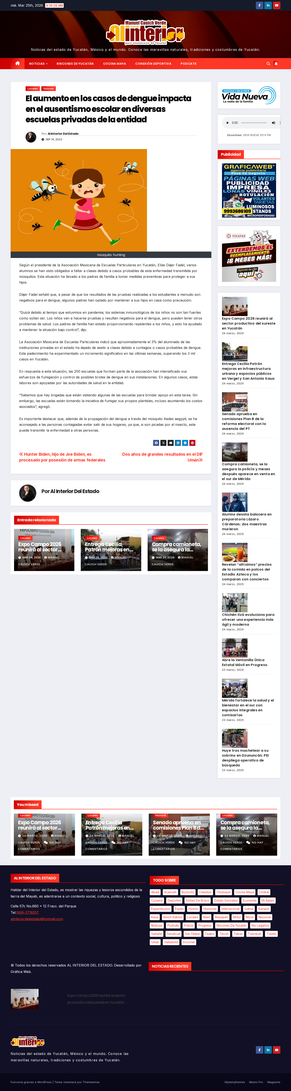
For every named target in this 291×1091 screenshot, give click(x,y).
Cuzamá (157, 900)
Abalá (155, 892)
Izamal (249, 909)
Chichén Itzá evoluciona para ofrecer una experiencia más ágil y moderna (248, 619)
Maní (206, 917)
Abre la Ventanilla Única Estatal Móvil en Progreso (244, 662)
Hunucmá (209, 909)
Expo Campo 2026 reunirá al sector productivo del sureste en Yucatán (248, 323)
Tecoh (224, 934)
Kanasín (263, 909)
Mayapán (221, 917)
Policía (188, 925)
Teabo (209, 934)
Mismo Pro (256, 1082)
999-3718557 (28, 912)
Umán (155, 942)
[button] (268, 64)
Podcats (189, 64)
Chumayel (223, 892)
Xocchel (189, 942)
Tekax (238, 934)
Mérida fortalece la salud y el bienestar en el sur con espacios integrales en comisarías (248, 708)
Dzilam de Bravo (197, 900)
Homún (193, 909)
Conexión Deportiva (153, 64)
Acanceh (170, 892)
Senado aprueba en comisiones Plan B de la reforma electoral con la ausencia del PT (244, 421)
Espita (179, 909)
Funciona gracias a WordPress (32, 1082)
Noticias (37, 64)
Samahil (156, 934)
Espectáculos (160, 909)
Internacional (230, 909)
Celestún (205, 892)
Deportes (174, 900)
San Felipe (192, 934)
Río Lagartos (260, 925)
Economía (249, 900)
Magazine (273, 1082)
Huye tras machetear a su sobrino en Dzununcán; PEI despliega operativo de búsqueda (245, 758)
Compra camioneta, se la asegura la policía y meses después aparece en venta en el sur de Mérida (248, 471)
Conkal (264, 892)
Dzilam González (226, 900)
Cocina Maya (114, 64)
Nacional (160, 815)
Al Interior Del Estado (63, 134)
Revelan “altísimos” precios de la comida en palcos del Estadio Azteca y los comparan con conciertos (247, 572)
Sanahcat (173, 934)
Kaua (154, 917)
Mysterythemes (235, 1082)
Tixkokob (254, 934)
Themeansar (91, 1082)
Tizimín (271, 934)
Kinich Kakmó (172, 917)
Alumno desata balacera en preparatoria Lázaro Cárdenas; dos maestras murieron (247, 522)
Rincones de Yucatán (75, 64)
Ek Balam (268, 900)
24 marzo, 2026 (35, 835)
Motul (237, 917)
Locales (33, 88)
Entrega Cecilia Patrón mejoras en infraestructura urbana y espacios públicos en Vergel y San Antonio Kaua (248, 371)
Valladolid (171, 942)
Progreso (205, 925)
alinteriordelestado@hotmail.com (37, 919)
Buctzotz (188, 892)
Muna (250, 917)
